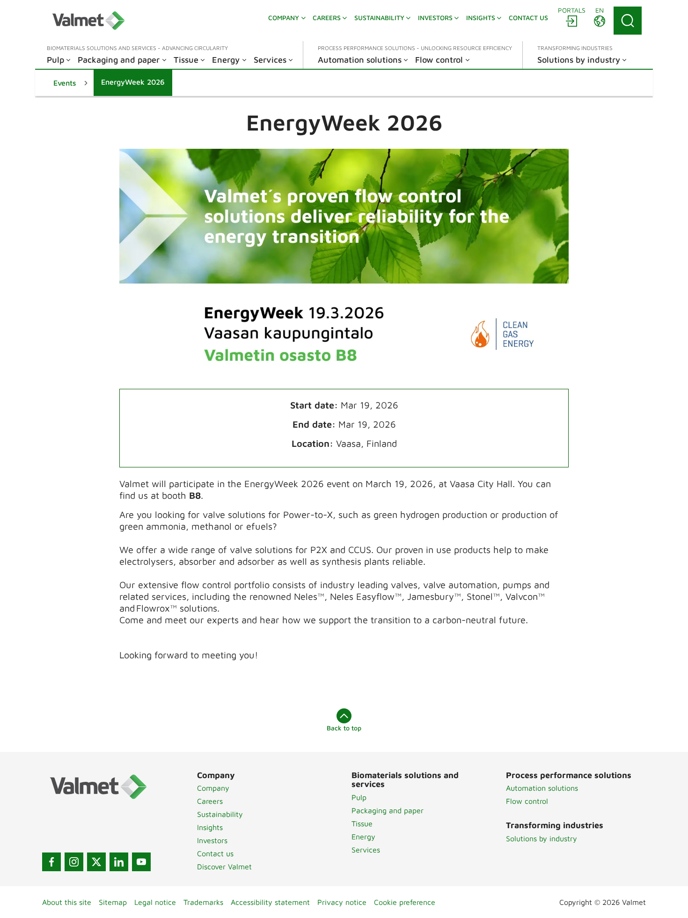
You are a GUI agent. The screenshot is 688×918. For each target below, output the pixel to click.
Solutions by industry (541, 838)
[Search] (628, 21)
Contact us (215, 853)
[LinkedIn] (119, 861)
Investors (212, 840)
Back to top (344, 728)
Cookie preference (404, 902)
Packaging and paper (387, 810)
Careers (210, 801)
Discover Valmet (224, 866)
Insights (210, 827)
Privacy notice (341, 902)
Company (213, 788)
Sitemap (113, 902)
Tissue (362, 823)
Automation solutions (542, 788)
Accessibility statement (270, 902)
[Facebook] (51, 861)
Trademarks (203, 902)
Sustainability (220, 814)
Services (365, 849)
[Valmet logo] (88, 21)
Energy (363, 836)
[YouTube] (141, 861)
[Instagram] (74, 861)
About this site (66, 902)
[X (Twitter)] (96, 861)
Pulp (358, 797)
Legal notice (155, 902)
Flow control (527, 801)
